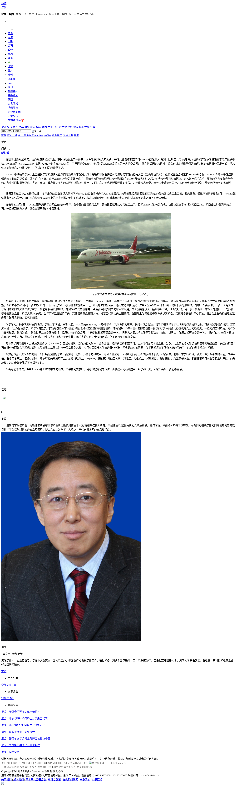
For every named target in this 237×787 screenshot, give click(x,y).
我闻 (11, 14)
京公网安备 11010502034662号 (109, 763)
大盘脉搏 (13, 103)
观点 (10, 58)
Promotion (41, 14)
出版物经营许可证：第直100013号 (72, 767)
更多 (3, 127)
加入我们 (18, 779)
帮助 (64, 14)
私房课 (22, 135)
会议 (31, 14)
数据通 (11, 91)
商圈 (10, 99)
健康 (38, 127)
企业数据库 (14, 112)
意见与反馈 (54, 779)
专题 (86, 127)
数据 (3, 14)
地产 (15, 127)
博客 (10, 66)
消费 (27, 127)
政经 (10, 50)
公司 (10, 45)
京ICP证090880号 (11, 763)
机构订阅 (21, 14)
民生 (50, 127)
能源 (33, 127)
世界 (10, 54)
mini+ (11, 83)
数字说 (63, 127)
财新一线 (12, 135)
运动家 (47, 135)
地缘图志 (13, 107)
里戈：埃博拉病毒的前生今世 (18, 732)
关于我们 (6, 779)
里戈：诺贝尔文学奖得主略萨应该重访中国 (25, 738)
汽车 (21, 127)
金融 (10, 41)
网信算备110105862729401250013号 (67, 763)
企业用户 (57, 135)
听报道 (5, 152)
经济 (10, 37)
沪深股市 (13, 116)
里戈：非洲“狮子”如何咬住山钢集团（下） (25, 718)
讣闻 (92, 127)
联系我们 (85, 779)
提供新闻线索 (70, 779)
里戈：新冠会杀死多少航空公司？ (20, 711)
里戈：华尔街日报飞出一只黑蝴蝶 (20, 745)
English (11, 78)
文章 (3, 671)
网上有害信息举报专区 (82, 14)
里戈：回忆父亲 (10, 752)
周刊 (10, 87)
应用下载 (54, 14)
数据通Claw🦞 (16, 120)
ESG (56, 127)
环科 (44, 127)
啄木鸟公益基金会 (36, 779)
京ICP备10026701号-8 (33, 763)
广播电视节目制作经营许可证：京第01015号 (26, 767)
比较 (70, 127)
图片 (10, 70)
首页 (10, 33)
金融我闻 (13, 95)
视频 (10, 74)
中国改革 (78, 127)
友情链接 (97, 779)
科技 (9, 127)
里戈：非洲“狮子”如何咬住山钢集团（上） (25, 725)
